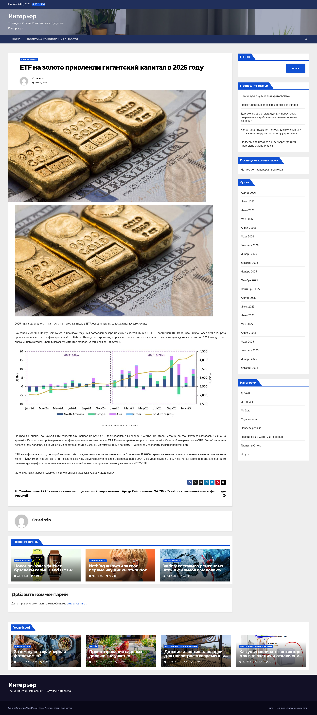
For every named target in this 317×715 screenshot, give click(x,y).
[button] (306, 39)
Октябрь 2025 (249, 280)
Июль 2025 (248, 306)
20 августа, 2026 (177, 662)
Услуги (245, 454)
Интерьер (22, 16)
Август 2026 (248, 192)
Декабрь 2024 (249, 368)
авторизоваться (76, 603)
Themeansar (66, 708)
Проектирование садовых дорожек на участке (270, 104)
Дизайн (245, 393)
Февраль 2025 (250, 350)
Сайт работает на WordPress (22, 708)
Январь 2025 (249, 359)
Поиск (245, 57)
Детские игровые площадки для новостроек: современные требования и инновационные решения (269, 117)
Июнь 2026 (248, 210)
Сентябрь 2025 (250, 289)
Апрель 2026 (249, 227)
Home (16, 39)
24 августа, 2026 (27, 662)
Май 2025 (247, 324)
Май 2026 (247, 219)
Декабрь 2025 (249, 262)
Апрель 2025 (249, 332)
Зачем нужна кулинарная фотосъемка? (265, 96)
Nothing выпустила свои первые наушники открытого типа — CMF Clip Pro (119, 570)
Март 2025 (247, 341)
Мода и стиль (249, 419)
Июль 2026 (248, 201)
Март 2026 (247, 236)
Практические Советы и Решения (262, 436)
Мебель (245, 410)
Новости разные (29, 59)
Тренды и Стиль (251, 445)
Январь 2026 (249, 254)
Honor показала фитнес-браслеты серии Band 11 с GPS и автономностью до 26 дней (44, 570)
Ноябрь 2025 (249, 271)
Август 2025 (248, 297)
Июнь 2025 (248, 315)
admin (40, 78)
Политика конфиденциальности (52, 39)
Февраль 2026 (250, 245)
